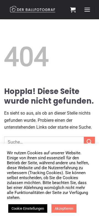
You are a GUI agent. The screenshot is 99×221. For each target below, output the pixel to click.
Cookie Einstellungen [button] (28, 208)
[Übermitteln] (89, 142)
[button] (73, 10)
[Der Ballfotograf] (35, 9)
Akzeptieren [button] (64, 208)
